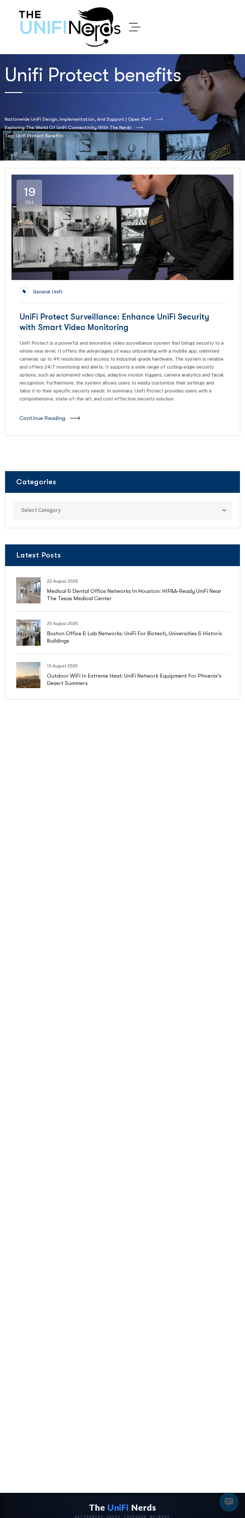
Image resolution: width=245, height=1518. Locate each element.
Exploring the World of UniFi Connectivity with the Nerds (68, 127)
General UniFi (48, 291)
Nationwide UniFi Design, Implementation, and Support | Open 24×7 (78, 119)
